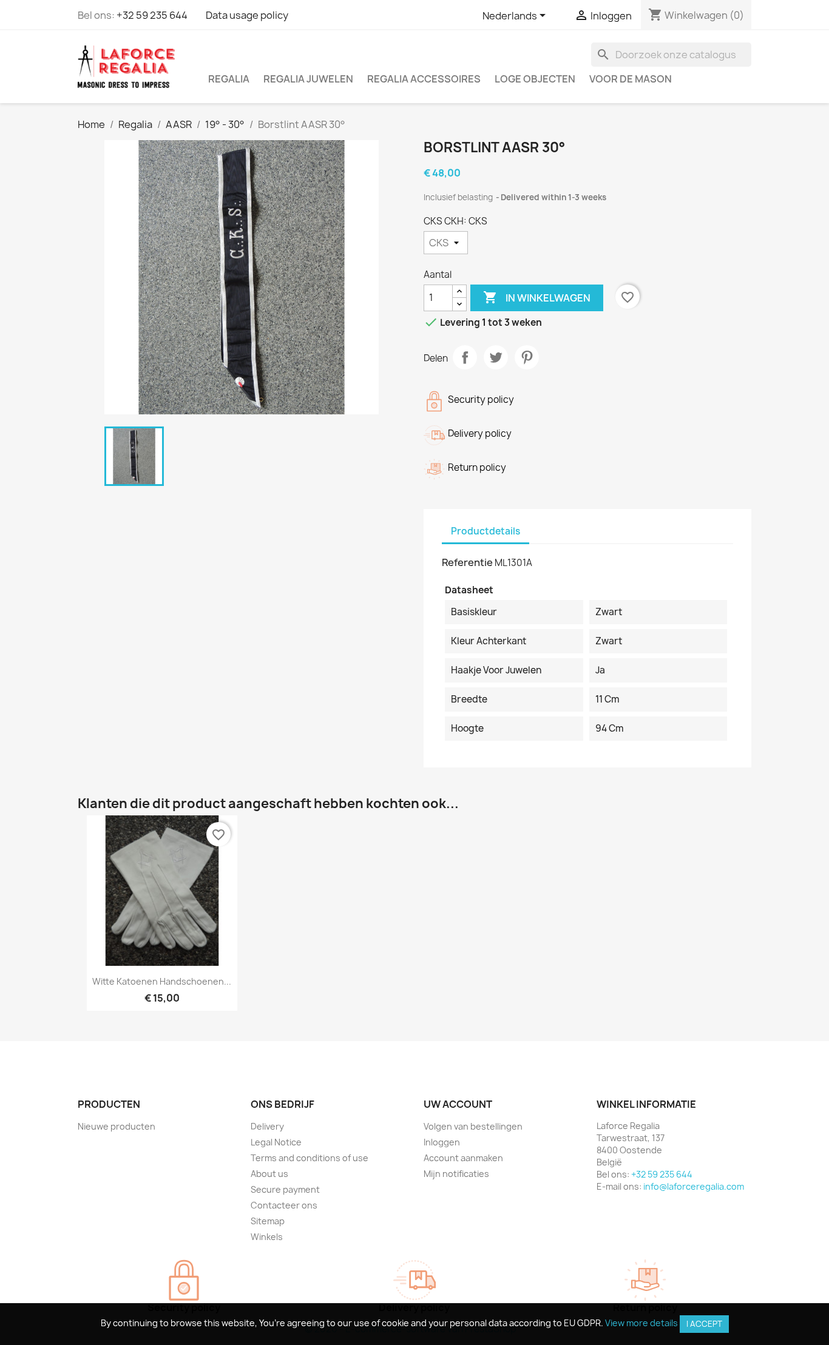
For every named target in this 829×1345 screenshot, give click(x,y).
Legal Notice (276, 1142)
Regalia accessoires (424, 79)
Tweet (496, 357)
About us (269, 1173)
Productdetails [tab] (485, 531)
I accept (704, 1323)
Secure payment (285, 1189)
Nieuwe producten (116, 1126)
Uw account (458, 1104)
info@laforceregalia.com (693, 1186)
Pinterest (527, 357)
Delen (465, 357)
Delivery (267, 1126)
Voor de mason (630, 79)
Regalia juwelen (308, 79)
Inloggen (442, 1142)
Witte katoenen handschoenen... (161, 981)
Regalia (228, 79)
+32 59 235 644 (152, 15)
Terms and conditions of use (309, 1158)
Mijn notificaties (456, 1173)
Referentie (467, 562)
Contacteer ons (284, 1205)
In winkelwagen (536, 297)
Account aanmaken (463, 1158)
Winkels (267, 1236)
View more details (641, 1323)
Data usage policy (247, 15)
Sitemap (268, 1221)
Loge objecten (535, 79)
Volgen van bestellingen (473, 1126)
